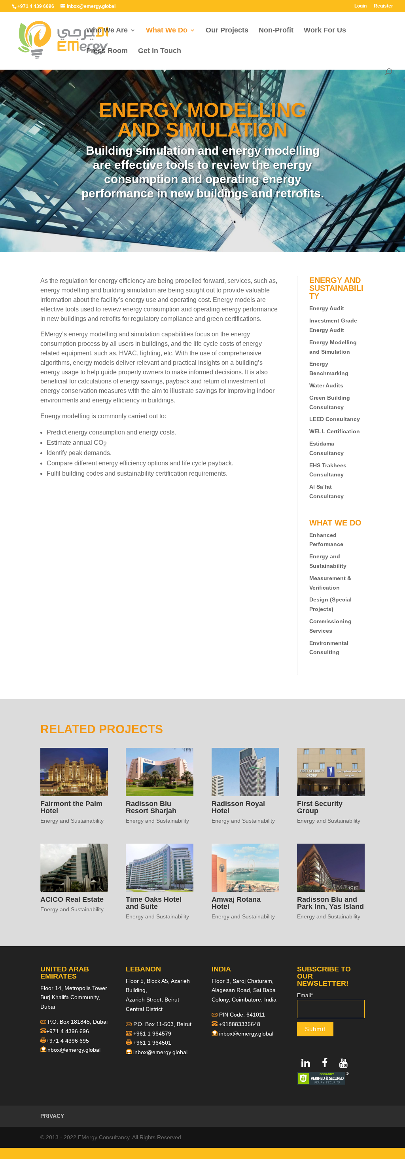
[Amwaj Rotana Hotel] (245, 868)
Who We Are (107, 30)
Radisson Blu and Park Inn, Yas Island (330, 903)
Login (360, 6)
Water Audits (326, 385)
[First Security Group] (331, 772)
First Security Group (320, 807)
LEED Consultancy (334, 419)
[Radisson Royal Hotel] (245, 772)
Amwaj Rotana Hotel (236, 903)
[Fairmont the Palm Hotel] (74, 772)
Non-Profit (276, 30)
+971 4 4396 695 (67, 1041)
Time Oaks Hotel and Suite (154, 903)
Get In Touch (159, 51)
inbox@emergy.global (73, 1050)
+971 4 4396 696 (67, 1031)
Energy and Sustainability (72, 821)
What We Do (166, 30)
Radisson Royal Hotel (238, 807)
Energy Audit (326, 308)
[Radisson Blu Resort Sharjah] (159, 772)
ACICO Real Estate (72, 899)
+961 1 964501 (152, 1042)
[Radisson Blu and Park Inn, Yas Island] (331, 868)
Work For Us (325, 30)
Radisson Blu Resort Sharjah (151, 807)
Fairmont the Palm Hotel (71, 807)
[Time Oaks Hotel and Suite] (159, 868)
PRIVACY (52, 1116)
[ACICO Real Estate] (74, 868)
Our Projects (227, 30)
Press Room (107, 51)
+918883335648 (239, 1024)
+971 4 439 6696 (35, 6)
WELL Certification (334, 431)
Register (383, 6)
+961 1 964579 (152, 1033)
